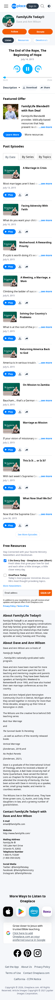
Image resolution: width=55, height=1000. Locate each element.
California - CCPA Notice (27, 979)
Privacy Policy (42, 967)
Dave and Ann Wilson (28, 21)
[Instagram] (37, 953)
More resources (34, 134)
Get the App (12, 967)
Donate (40, 31)
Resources (23, 40)
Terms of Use (13, 973)
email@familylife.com (14, 824)
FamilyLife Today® (30, 17)
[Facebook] (17, 953)
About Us (26, 967)
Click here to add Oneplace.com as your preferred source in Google (29, 936)
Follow (14, 31)
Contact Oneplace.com (36, 973)
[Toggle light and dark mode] (49, 6)
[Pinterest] (27, 953)
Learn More (12, 134)
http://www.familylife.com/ (16, 833)
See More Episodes (27, 534)
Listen (8, 40)
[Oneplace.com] (18, 6)
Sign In (32, 6)
